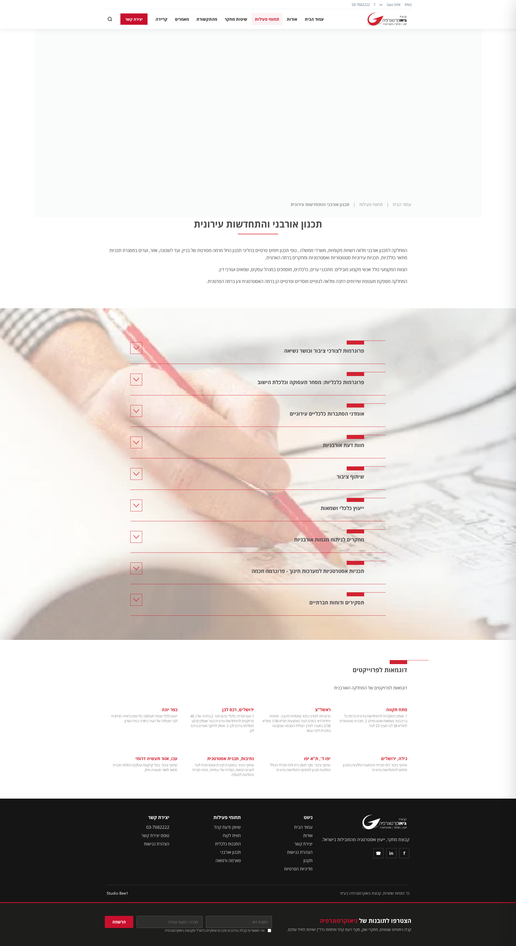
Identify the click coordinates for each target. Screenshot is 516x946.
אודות (292, 19)
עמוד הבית (314, 19)
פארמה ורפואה (228, 860)
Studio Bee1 (117, 893)
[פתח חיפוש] (110, 19)
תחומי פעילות (267, 19)
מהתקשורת (206, 19)
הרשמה (119, 921)
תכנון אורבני (230, 852)
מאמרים (182, 19)
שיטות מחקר (236, 19)
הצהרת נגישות (300, 852)
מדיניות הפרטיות (298, 869)
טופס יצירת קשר (155, 835)
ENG (408, 4)
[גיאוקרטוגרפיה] (388, 19)
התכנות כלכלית (228, 844)
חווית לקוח (232, 835)
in (380, 4)
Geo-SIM (393, 4)
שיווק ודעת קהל (227, 827)
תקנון (308, 860)
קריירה (161, 19)
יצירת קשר (134, 19)
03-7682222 (361, 4)
